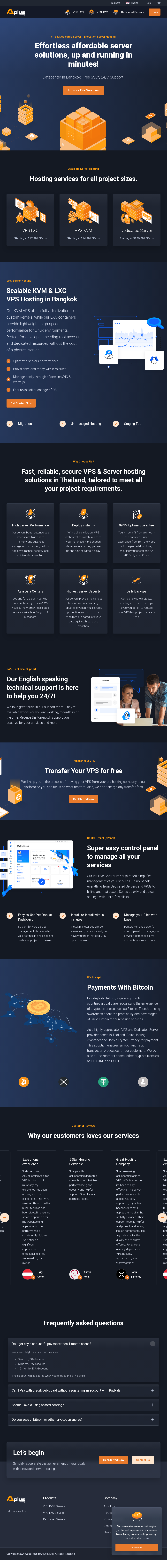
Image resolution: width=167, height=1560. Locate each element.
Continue (137, 1547)
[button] (162, 1217)
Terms (145, 1538)
